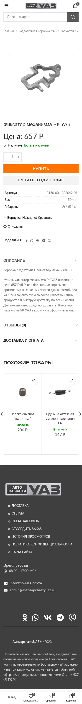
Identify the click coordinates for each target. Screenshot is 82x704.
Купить (41, 169)
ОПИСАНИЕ (14, 260)
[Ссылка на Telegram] (44, 241)
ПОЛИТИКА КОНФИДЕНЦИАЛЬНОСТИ (42, 544)
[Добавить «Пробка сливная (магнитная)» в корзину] (34, 381)
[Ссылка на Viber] (50, 241)
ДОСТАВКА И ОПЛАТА (23, 340)
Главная (9, 31)
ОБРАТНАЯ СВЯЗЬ (25, 521)
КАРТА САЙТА (22, 552)
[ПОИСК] (73, 17)
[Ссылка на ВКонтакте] (37, 241)
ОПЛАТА (18, 513)
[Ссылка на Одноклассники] (26, 241)
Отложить (15, 226)
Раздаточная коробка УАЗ (37, 31)
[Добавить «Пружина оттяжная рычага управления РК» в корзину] (71, 381)
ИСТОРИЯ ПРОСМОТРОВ (31, 536)
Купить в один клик (41, 180)
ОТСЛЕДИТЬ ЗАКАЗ (27, 529)
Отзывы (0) (14, 325)
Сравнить (45, 217)
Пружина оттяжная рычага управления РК (60, 418)
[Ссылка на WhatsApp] (31, 241)
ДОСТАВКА (20, 505)
